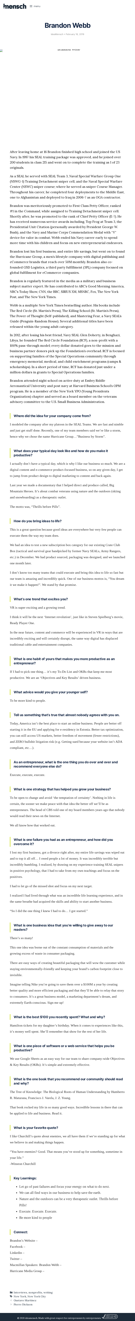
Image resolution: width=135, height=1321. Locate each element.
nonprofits (35, 1292)
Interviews (20, 1292)
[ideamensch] (14, 6)
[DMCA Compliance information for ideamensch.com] (110, 1318)
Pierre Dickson (23, 1304)
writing (48, 1292)
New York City (36, 1296)
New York (20, 1296)
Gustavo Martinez (25, 1300)
